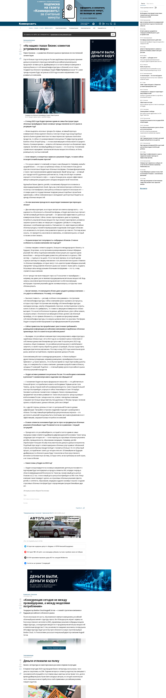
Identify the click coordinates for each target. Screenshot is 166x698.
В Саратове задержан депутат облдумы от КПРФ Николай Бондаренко (50, 546)
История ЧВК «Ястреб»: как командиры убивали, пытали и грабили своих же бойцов (55, 552)
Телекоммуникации (28, 680)
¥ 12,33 (41, 28)
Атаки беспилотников (61, 28)
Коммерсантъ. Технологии (30, 594)
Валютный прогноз (86, 28)
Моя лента (150, 3)
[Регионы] (100, 23)
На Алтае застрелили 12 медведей (38, 563)
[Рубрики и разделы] (114, 23)
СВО (94, 28)
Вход (107, 24)
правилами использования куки (60, 34)
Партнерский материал (29, 40)
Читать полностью (54, 648)
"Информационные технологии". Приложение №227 (38, 513)
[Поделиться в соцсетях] (20, 58)
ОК (113, 34)
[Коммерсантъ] (27, 24)
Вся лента (143, 188)
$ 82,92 (31, 28)
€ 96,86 (36, 28)
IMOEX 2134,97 (48, 28)
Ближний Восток (102, 28)
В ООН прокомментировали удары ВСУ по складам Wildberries (47, 558)
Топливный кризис (73, 28)
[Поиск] (111, 23)
